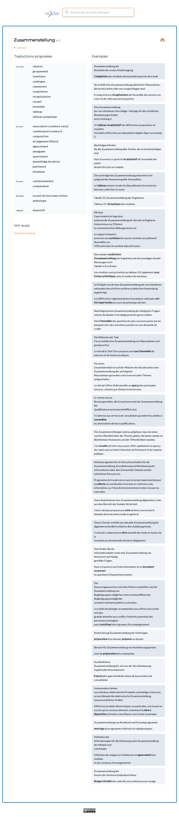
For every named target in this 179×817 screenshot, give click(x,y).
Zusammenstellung (24, 233)
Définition (21, 47)
